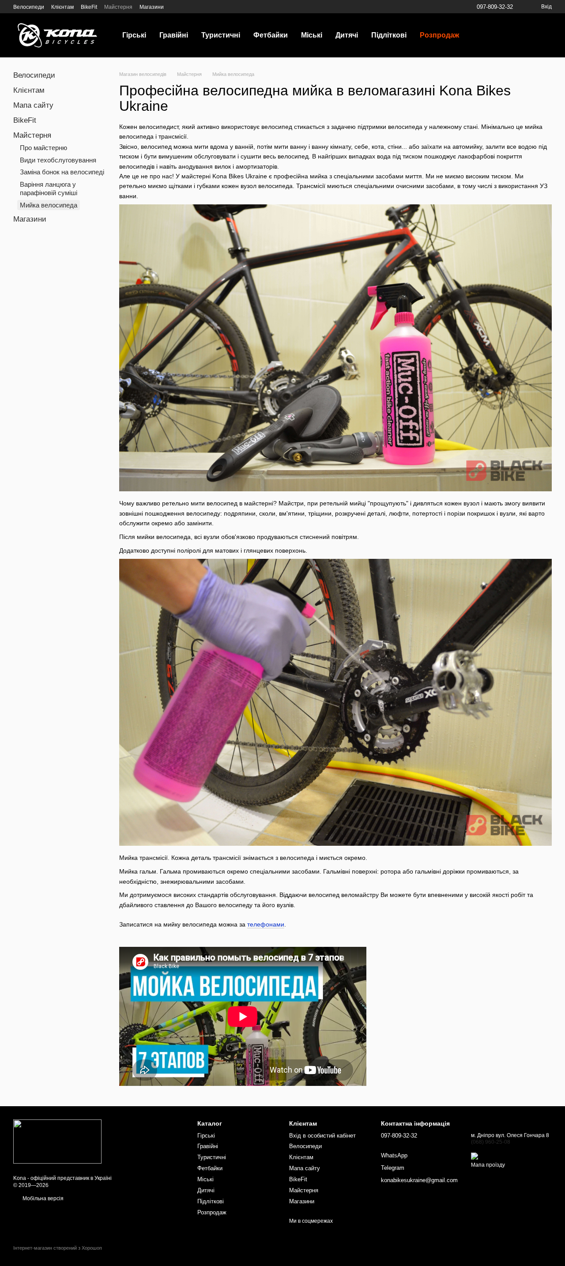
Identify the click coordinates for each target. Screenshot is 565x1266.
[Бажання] (510, 35)
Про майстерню (43, 147)
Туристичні (220, 35)
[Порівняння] (533, 35)
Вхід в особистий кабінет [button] (322, 1135)
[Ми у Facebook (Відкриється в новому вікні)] (176, 6)
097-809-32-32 (495, 7)
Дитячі (346, 35)
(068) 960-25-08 (490, 1142)
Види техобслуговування (58, 160)
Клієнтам (62, 7)
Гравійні (173, 35)
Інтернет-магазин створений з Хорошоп (57, 1248)
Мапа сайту (33, 105)
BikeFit (89, 7)
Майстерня (118, 7)
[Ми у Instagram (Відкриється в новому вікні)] (186, 6)
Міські (311, 35)
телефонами (265, 924)
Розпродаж (439, 35)
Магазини (151, 7)
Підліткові (389, 35)
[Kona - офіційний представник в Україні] (57, 1141)
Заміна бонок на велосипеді (62, 172)
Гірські (134, 35)
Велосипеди (28, 7)
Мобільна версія (42, 1198)
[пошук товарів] (482, 35)
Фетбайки (270, 35)
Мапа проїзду (488, 1165)
